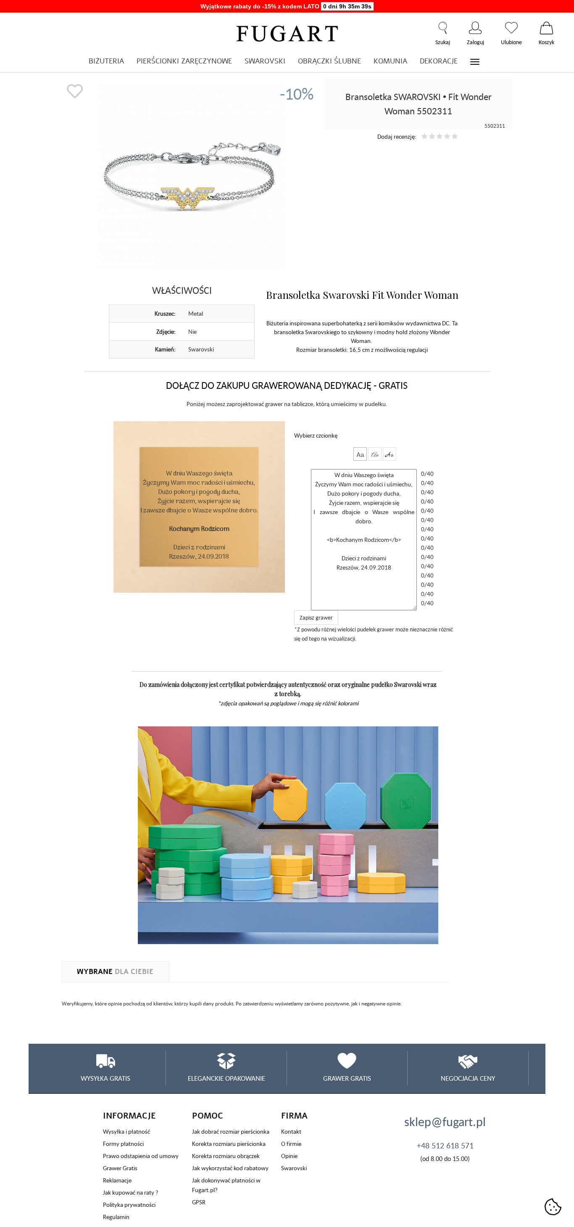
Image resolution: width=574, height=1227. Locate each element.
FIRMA (294, 1116)
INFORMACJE (129, 1116)
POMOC (207, 1116)
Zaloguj (475, 27)
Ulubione (511, 27)
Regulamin (116, 1217)
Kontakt (291, 1131)
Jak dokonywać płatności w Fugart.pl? (226, 1185)
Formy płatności (123, 1144)
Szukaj (442, 27)
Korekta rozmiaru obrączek (226, 1156)
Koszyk (546, 27)
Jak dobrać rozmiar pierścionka (230, 1131)
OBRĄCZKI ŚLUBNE (329, 61)
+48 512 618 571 (445, 1145)
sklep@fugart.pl (445, 1121)
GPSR (198, 1202)
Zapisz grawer (316, 617)
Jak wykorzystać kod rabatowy (230, 1168)
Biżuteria (106, 61)
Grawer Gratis (120, 1168)
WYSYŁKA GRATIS (105, 1078)
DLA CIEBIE (115, 971)
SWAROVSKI (265, 61)
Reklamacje (117, 1180)
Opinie (289, 1156)
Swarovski (294, 1168)
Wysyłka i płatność (126, 1131)
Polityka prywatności (129, 1205)
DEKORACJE (439, 61)
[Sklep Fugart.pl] (287, 32)
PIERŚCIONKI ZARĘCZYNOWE (184, 61)
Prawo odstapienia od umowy (141, 1156)
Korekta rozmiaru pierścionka (229, 1144)
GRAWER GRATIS (347, 1078)
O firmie (291, 1144)
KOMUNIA (390, 61)
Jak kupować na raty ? (130, 1192)
